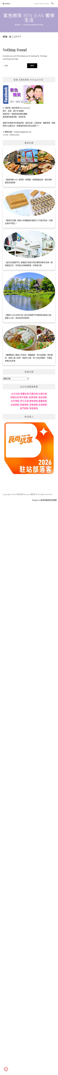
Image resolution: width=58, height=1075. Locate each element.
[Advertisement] (29, 530)
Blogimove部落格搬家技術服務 (44, 500)
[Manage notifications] (6, 1069)
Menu (8, 4)
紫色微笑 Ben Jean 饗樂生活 (29, 17)
